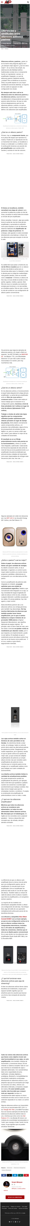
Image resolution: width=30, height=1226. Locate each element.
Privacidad (4, 1208)
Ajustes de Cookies (23, 1208)
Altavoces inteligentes (19, 1167)
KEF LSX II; (10, 518)
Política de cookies (12, 1208)
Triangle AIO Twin (9, 1109)
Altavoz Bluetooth (6, 1170)
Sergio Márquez (7, 43)
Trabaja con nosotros (15, 1206)
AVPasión (17, 1218)
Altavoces (9, 1167)
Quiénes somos (5, 1206)
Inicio (2, 48)
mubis (23, 1213)
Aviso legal (24, 1206)
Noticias (6, 48)
